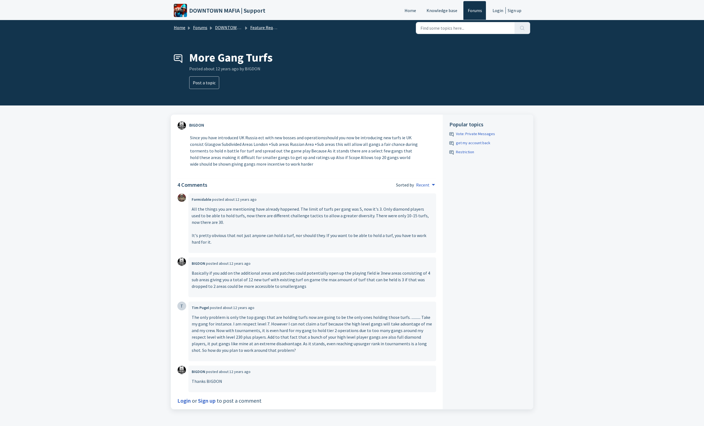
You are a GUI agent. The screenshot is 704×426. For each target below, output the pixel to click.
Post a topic (204, 82)
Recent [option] (423, 185)
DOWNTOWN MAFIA (233, 27)
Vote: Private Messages (475, 133)
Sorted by (405, 185)
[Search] (522, 28)
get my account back (473, 142)
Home (410, 10)
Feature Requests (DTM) (273, 27)
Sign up (514, 10)
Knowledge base (442, 10)
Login (498, 10)
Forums (475, 10)
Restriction (465, 151)
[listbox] (425, 185)
